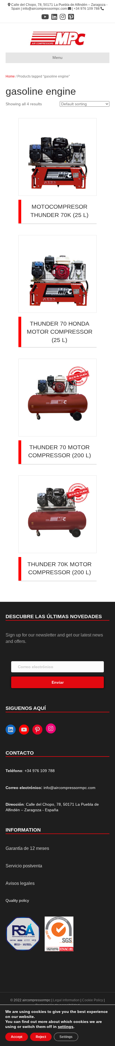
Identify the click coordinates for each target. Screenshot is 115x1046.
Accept (16, 1037)
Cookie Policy (92, 1000)
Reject (41, 1037)
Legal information (66, 1000)
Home (10, 76)
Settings (66, 1037)
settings (65, 1026)
